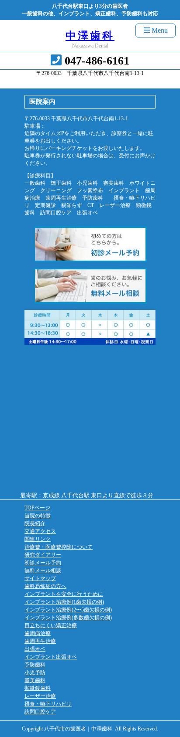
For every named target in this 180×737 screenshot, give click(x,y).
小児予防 (34, 672)
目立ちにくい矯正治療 (50, 625)
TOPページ (37, 508)
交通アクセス (40, 531)
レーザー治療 (40, 696)
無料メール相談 (42, 570)
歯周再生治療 (40, 641)
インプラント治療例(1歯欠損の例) (64, 602)
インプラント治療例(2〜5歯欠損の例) (68, 610)
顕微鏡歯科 (37, 688)
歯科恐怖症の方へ (45, 586)
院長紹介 (34, 523)
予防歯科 (34, 665)
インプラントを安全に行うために (63, 594)
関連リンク (37, 539)
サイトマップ (40, 578)
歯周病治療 (37, 633)
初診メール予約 (42, 563)
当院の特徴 (37, 516)
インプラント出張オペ (50, 657)
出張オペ (34, 649)
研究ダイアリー (42, 555)
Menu (159, 30)
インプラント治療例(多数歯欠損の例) (68, 618)
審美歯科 (34, 680)
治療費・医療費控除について (58, 547)
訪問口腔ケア (40, 712)
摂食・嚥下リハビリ (48, 704)
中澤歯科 (90, 35)
